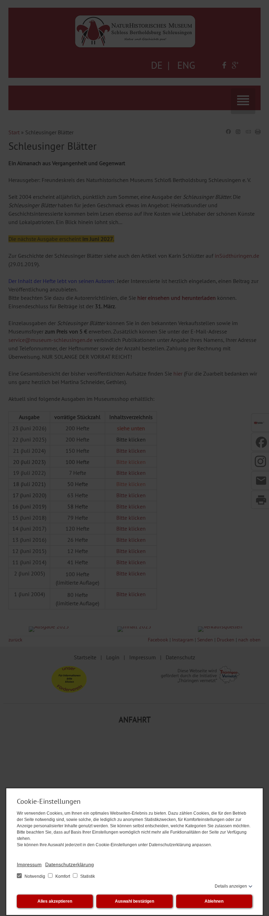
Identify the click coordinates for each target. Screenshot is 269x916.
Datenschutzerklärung (69, 864)
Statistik (87, 876)
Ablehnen (214, 901)
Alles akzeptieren (54, 901)
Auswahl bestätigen (134, 901)
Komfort (62, 876)
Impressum (29, 864)
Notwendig (34, 876)
